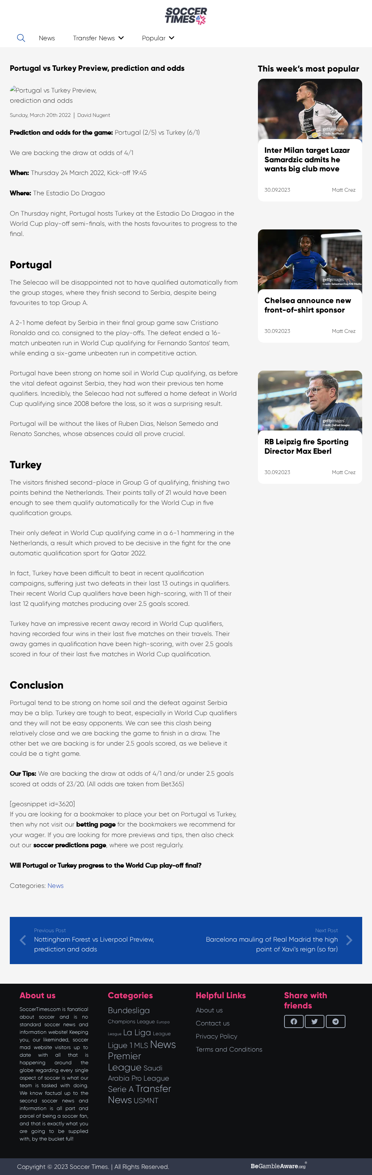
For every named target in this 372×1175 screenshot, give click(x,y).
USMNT (146, 1100)
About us (209, 1010)
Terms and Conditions (229, 1049)
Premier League (125, 1061)
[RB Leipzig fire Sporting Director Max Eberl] (310, 436)
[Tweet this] (314, 1021)
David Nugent (93, 115)
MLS (141, 1045)
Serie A (121, 1089)
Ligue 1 (120, 1045)
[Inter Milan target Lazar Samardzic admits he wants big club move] (310, 149)
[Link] (186, 16)
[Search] (21, 38)
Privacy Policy (216, 1036)
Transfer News (139, 1094)
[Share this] (294, 1021)
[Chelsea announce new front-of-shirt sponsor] (310, 295)
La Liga (137, 1032)
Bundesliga (129, 1010)
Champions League (131, 1021)
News (56, 885)
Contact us (213, 1023)
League (162, 1033)
